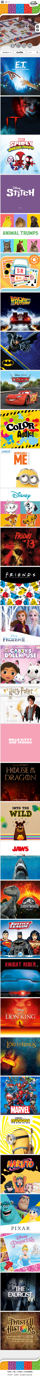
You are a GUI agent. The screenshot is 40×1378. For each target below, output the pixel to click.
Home (9, 1371)
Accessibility (28, 1371)
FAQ (14, 1371)
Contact (20, 1371)
